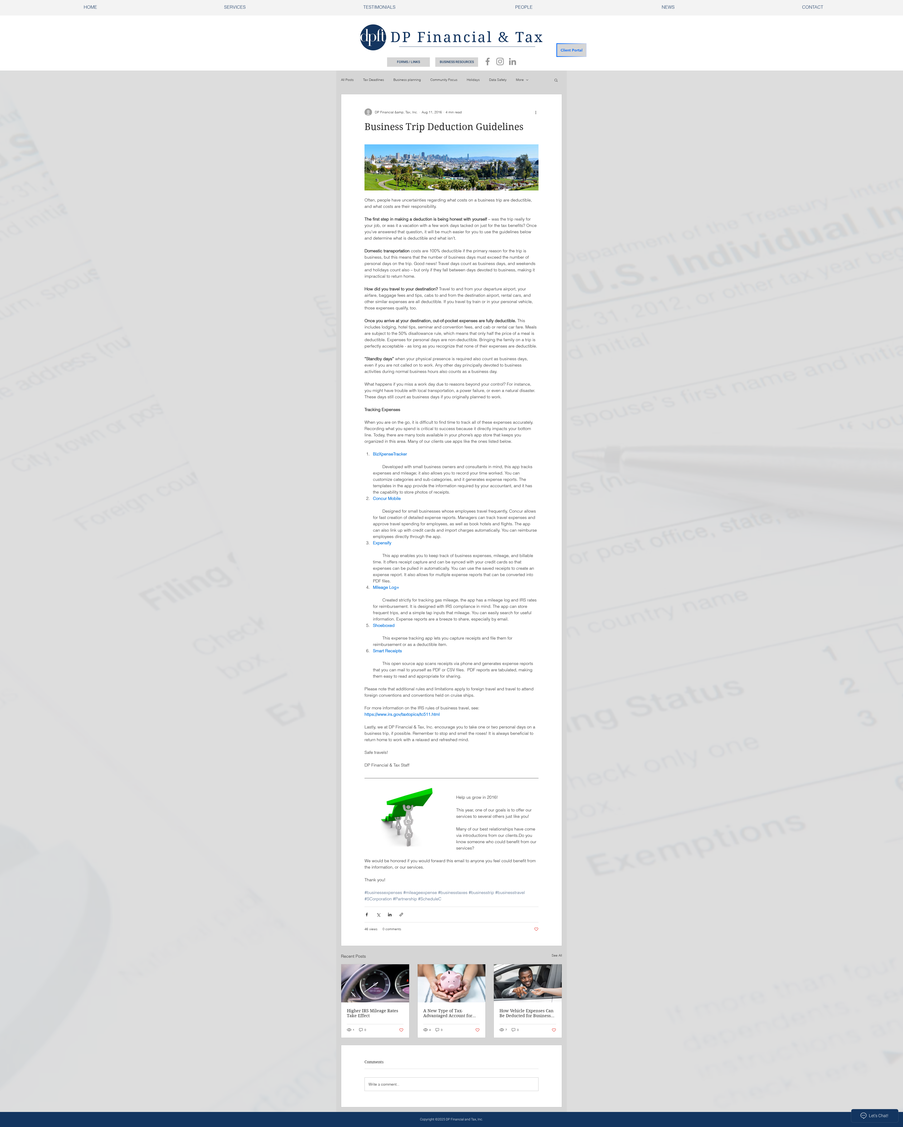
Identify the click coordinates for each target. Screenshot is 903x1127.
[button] (556, 80)
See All (557, 955)
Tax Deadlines (373, 80)
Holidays (473, 80)
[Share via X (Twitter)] (378, 914)
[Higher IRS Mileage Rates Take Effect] (375, 983)
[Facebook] (488, 61)
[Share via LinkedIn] (390, 914)
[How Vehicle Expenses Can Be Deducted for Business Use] (528, 983)
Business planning (407, 80)
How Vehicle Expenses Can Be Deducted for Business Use (526, 1013)
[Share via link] (401, 914)
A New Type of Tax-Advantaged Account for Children (447, 1013)
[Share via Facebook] (366, 914)
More (520, 80)
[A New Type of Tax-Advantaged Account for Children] (452, 983)
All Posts (347, 80)
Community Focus (443, 80)
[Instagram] (500, 61)
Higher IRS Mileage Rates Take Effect (372, 1013)
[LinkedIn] (512, 61)
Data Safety (498, 80)
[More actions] (536, 112)
